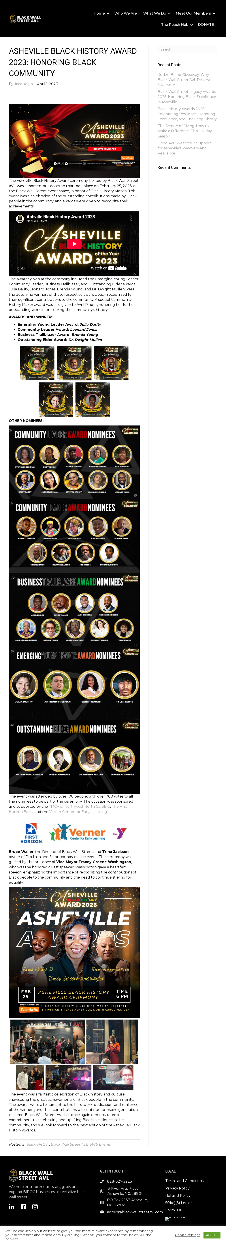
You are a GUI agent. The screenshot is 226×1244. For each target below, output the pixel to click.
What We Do (154, 13)
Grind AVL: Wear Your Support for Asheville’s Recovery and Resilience (184, 148)
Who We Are (125, 13)
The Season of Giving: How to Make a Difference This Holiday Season (185, 131)
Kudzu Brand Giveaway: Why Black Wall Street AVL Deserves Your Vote (185, 80)
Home (99, 13)
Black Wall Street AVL (69, 1144)
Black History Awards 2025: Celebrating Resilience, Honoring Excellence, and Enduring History (187, 114)
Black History (37, 1144)
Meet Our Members (193, 13)
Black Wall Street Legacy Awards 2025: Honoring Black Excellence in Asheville (187, 97)
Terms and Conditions (184, 1181)
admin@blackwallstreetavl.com (135, 1212)
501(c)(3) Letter (178, 1203)
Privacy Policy (177, 1188)
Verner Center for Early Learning (78, 812)
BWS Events (100, 1144)
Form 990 (174, 1210)
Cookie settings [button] (187, 1235)
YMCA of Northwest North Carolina (79, 806)
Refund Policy (177, 1195)
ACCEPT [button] (212, 1235)
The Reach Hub (174, 25)
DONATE (206, 25)
